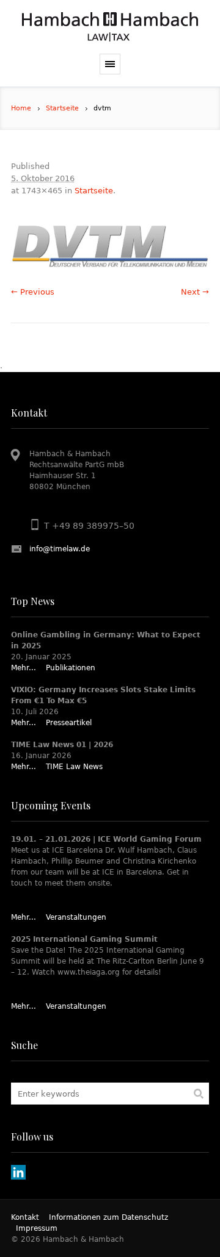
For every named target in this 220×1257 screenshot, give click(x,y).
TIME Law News (74, 766)
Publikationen (70, 668)
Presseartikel (69, 722)
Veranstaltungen (76, 917)
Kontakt (25, 1217)
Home (21, 108)
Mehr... (23, 668)
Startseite (62, 108)
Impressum (36, 1228)
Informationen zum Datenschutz (108, 1217)
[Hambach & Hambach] (110, 26)
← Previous (32, 291)
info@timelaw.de (59, 549)
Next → (195, 291)
